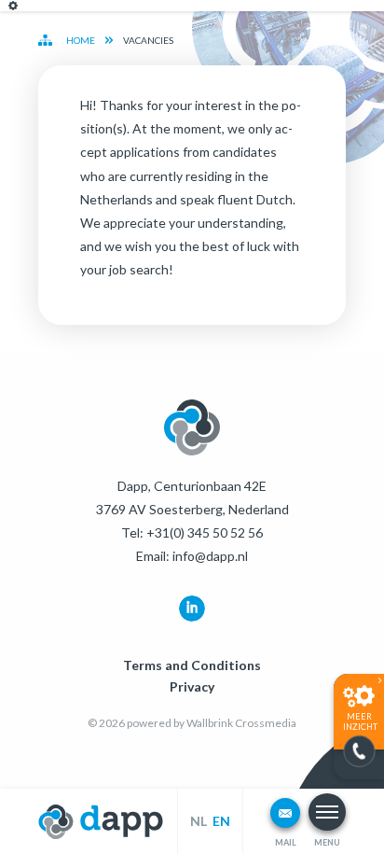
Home (80, 40)
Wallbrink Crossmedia (241, 723)
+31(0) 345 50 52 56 (204, 532)
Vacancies (148, 40)
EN (221, 821)
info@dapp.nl (210, 556)
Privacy (192, 686)
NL (198, 821)
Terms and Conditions (192, 665)
